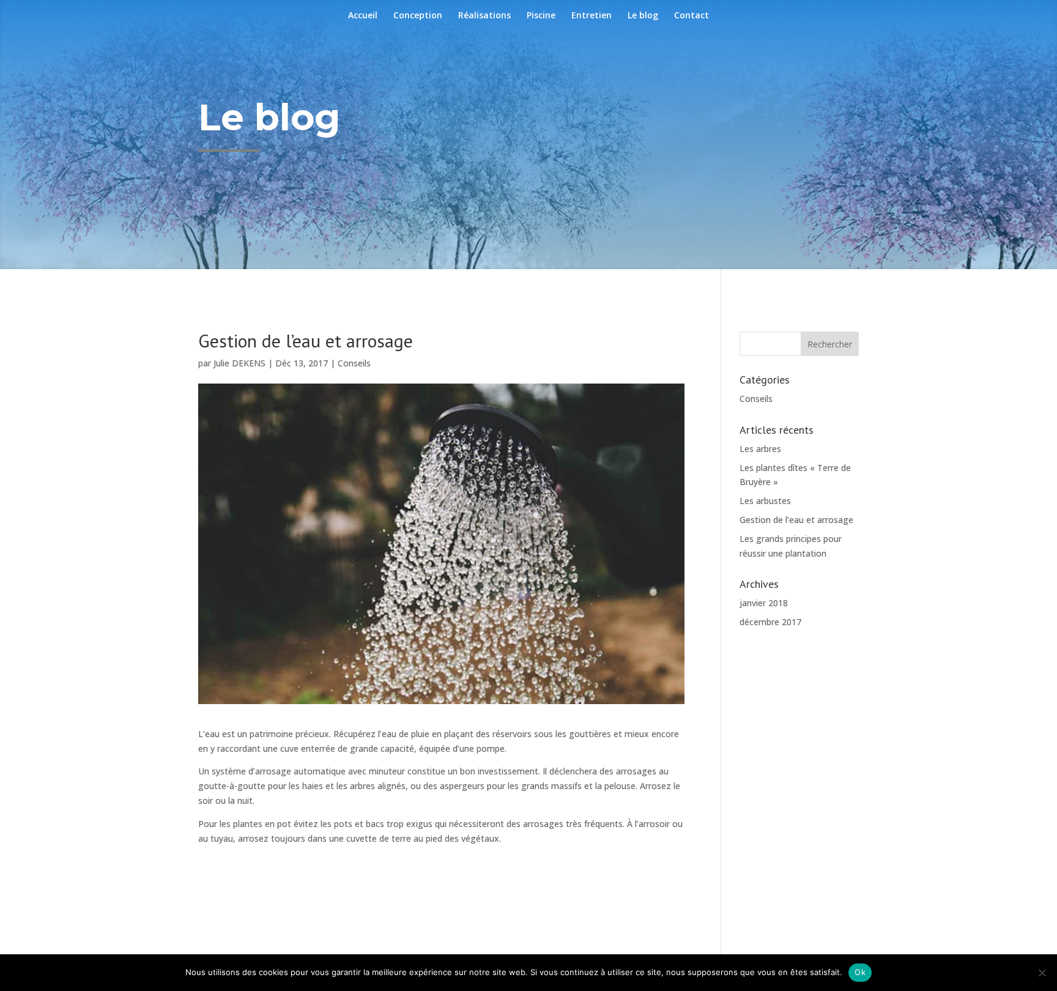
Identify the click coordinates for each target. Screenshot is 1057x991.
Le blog (643, 16)
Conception (417, 16)
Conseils (354, 363)
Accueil (362, 16)
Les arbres (760, 449)
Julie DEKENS (239, 363)
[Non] (1042, 973)
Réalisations (484, 16)
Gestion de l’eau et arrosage (796, 519)
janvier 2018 (764, 603)
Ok (860, 972)
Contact (691, 16)
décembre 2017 (770, 622)
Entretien (591, 16)
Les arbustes (765, 501)
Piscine (541, 16)
